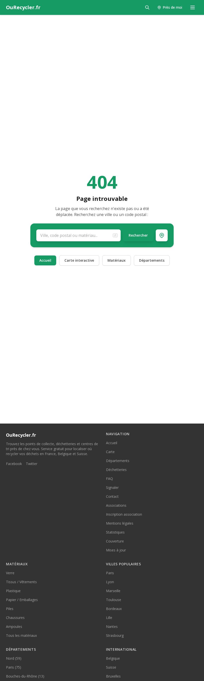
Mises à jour (116, 550)
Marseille (113, 590)
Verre (10, 573)
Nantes (112, 626)
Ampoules (14, 626)
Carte (110, 451)
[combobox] (78, 235)
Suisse (111, 667)
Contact (112, 496)
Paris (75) (13, 667)
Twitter (31, 463)
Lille (109, 617)
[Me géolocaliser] (162, 235)
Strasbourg (115, 635)
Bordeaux (114, 608)
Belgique (113, 658)
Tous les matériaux (21, 635)
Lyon (110, 581)
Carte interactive (79, 260)
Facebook (14, 463)
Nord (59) (13, 658)
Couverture (115, 541)
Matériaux (116, 260)
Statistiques (115, 532)
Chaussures (15, 617)
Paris (110, 573)
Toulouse (113, 599)
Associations (116, 505)
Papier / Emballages (22, 599)
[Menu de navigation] (192, 7)
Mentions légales (119, 523)
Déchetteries (116, 469)
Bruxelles (113, 676)
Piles (9, 608)
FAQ (109, 478)
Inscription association (124, 514)
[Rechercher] (147, 7)
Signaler (112, 487)
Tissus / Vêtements (21, 581)
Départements (151, 260)
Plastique (13, 590)
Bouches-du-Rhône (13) (25, 676)
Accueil (45, 260)
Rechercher (138, 235)
